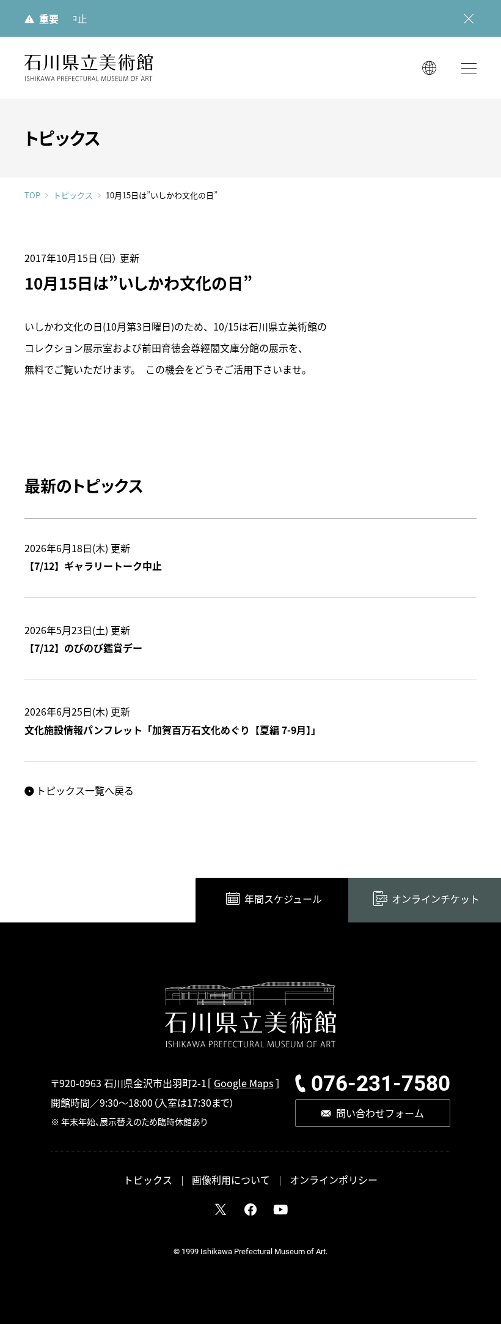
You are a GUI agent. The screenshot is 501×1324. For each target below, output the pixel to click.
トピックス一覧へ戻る (85, 790)
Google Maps (243, 1082)
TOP (32, 195)
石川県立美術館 (88, 67)
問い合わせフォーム (380, 1112)
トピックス (73, 195)
